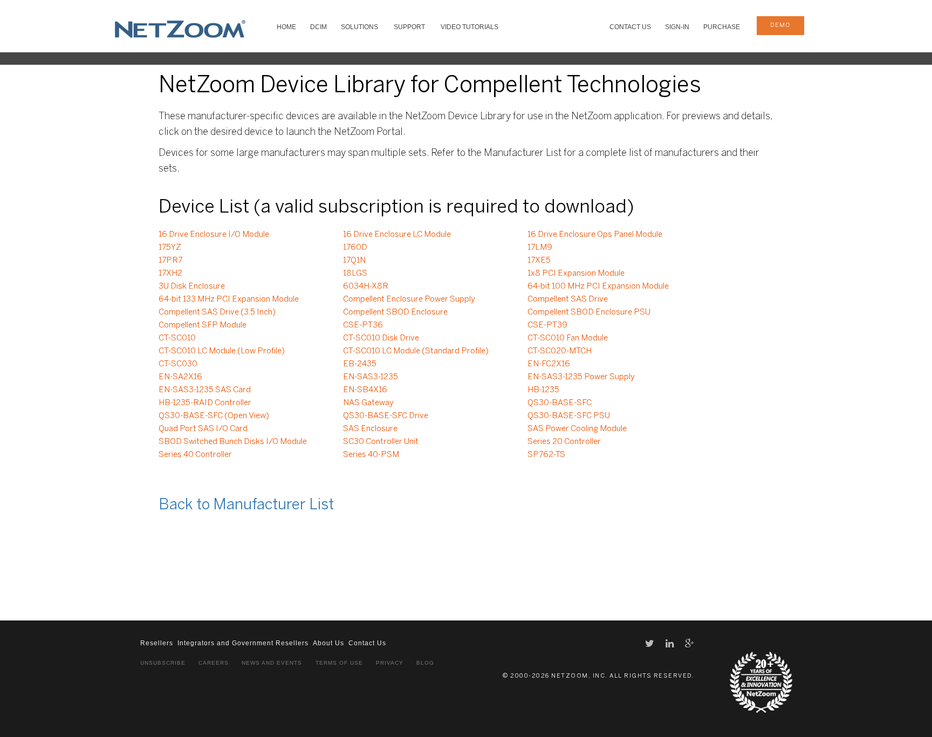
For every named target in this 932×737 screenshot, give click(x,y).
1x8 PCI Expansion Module (576, 273)
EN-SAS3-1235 (370, 377)
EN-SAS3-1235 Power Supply (581, 377)
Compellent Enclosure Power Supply (409, 299)
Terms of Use (339, 663)
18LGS (355, 273)
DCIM (318, 27)
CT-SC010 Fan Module (567, 338)
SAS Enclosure (370, 429)
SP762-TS (546, 455)
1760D (355, 247)
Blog (425, 663)
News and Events (272, 663)
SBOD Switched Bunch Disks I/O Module (233, 442)
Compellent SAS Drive (567, 299)
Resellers (156, 643)
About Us (328, 643)
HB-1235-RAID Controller (205, 403)
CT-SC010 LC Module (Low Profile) (222, 351)
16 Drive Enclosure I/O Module (214, 234)
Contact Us (630, 27)
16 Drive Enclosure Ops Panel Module (594, 234)
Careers (213, 663)
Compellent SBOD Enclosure (395, 312)
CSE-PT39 (547, 325)
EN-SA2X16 (180, 377)
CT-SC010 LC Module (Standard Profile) (416, 351)
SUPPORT (409, 27)
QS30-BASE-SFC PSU (568, 416)
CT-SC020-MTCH (559, 351)
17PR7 (170, 260)
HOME (286, 27)
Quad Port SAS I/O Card (203, 429)
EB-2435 (359, 364)
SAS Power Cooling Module (577, 429)
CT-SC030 (178, 364)
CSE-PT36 (363, 325)
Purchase (721, 27)
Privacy (389, 663)
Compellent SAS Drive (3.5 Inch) (217, 312)
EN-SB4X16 (365, 390)
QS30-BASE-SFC (559, 403)
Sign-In (677, 27)
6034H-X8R (365, 286)
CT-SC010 (177, 338)
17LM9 (539, 247)
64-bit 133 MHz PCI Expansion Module (229, 299)
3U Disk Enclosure (192, 286)
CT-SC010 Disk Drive (381, 338)
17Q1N (354, 260)
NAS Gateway (368, 403)
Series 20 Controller (564, 442)
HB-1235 (543, 390)
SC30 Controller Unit (381, 442)
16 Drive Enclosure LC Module (397, 234)
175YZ (170, 247)
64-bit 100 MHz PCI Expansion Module (598, 286)
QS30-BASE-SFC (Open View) (214, 416)
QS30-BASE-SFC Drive (385, 416)
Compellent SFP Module (202, 325)
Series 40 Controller (195, 455)
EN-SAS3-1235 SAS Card (205, 390)
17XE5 (539, 260)
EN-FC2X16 (548, 364)
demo (780, 25)
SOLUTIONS (359, 27)
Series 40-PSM (371, 455)
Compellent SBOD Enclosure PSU (588, 312)
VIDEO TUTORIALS (469, 27)
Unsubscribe (163, 663)
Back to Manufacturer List (246, 505)
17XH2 (170, 273)
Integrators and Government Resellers (243, 643)
